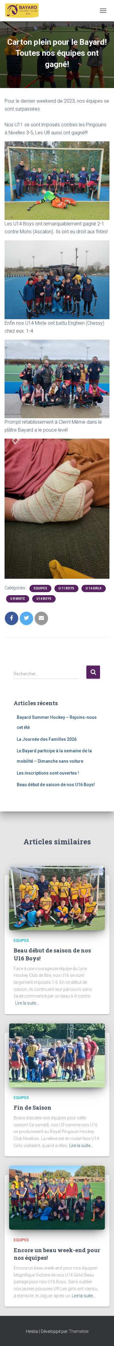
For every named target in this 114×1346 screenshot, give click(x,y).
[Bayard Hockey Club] (24, 10)
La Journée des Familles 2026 (47, 739)
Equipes (40, 588)
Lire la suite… (27, 1003)
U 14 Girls (94, 588)
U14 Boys (43, 598)
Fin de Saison (32, 1107)
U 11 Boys (66, 588)
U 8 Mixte (17, 598)
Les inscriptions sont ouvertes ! (48, 773)
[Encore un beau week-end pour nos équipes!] (57, 1197)
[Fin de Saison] (57, 1054)
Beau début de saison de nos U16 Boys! (56, 784)
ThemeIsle (78, 1331)
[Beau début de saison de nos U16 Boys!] (57, 897)
